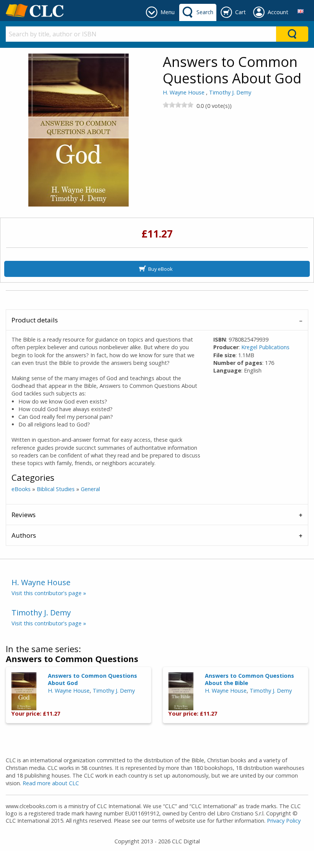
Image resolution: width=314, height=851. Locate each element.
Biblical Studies (56, 489)
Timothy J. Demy (230, 92)
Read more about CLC (51, 783)
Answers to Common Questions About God (92, 679)
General (90, 489)
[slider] (178, 105)
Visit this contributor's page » (48, 593)
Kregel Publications (265, 347)
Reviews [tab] (23, 514)
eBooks (21, 489)
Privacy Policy (284, 820)
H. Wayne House (183, 92)
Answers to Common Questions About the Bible (249, 679)
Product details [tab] (34, 320)
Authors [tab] (23, 535)
